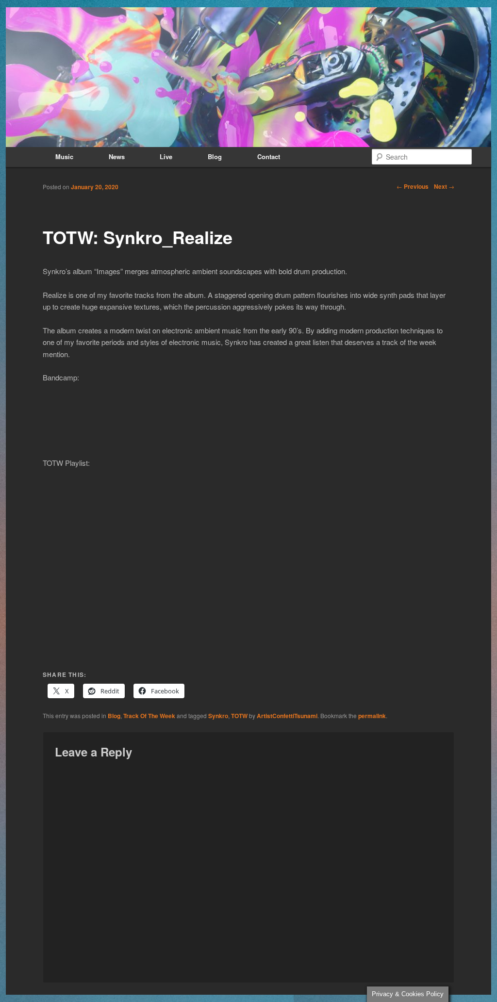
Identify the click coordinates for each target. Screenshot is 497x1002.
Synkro (218, 715)
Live (166, 156)
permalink (372, 715)
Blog (215, 156)
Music (64, 156)
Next (444, 186)
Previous (413, 186)
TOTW (239, 715)
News (117, 156)
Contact (268, 156)
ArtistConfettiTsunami (287, 715)
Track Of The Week (149, 715)
